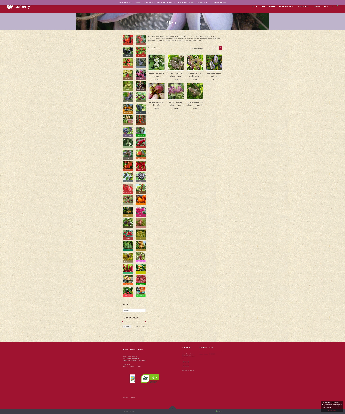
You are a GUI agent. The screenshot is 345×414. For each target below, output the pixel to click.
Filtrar (127, 326)
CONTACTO (316, 6)
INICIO (254, 6)
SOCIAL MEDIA (302, 6)
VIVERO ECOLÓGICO (268, 6)
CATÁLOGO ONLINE (286, 6)
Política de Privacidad (129, 397)
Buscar (144, 310)
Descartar (223, 2)
